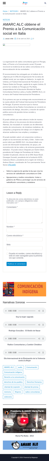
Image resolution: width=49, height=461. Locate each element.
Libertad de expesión (12, 387)
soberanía (8, 397)
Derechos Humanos (34, 382)
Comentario (12, 207)
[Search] (45, 3)
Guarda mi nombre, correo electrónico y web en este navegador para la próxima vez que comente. (25, 256)
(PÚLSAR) (12, 165)
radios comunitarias (32, 392)
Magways (35, 457)
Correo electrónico (15, 236)
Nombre (11, 227)
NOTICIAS (6, 19)
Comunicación (31, 367)
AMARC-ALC (9, 367)
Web (8, 245)
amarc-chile (9, 39)
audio (20, 367)
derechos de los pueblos (13, 382)
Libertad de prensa (31, 387)
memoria (7, 392)
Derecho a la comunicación (14, 377)
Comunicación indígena (13, 372)
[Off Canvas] (4, 3)
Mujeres (18, 392)
